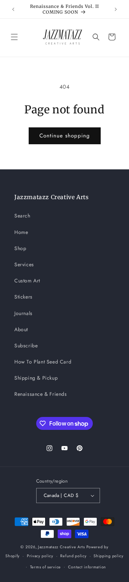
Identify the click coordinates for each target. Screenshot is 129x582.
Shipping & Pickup (36, 377)
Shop (20, 248)
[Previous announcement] (13, 9)
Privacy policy (40, 556)
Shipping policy (109, 556)
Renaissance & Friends (40, 394)
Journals (23, 313)
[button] (14, 37)
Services (24, 264)
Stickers (23, 296)
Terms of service (45, 567)
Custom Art (27, 280)
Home (21, 232)
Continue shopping (64, 136)
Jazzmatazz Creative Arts (61, 547)
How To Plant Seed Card (42, 361)
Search (22, 215)
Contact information (87, 567)
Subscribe (26, 345)
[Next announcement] (116, 9)
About (21, 329)
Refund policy (73, 556)
